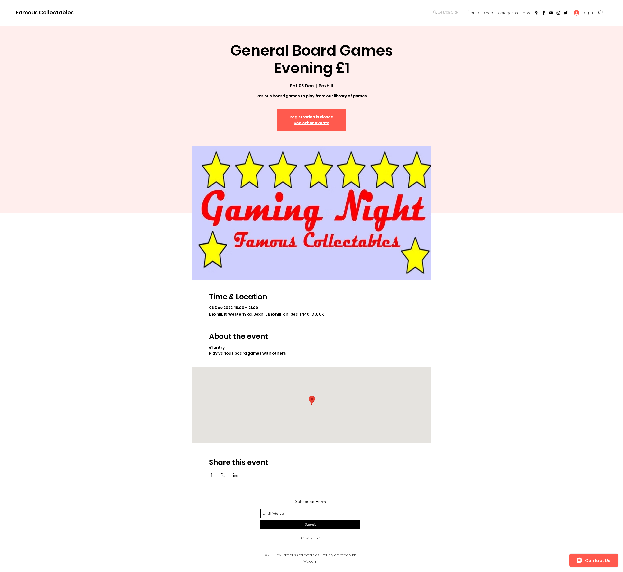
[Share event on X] (223, 475)
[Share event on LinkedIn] (235, 475)
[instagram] (558, 12)
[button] (507, 13)
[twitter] (565, 12)
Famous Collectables (45, 12)
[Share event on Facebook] (211, 475)
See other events (311, 123)
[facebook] (543, 12)
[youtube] (551, 12)
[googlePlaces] (536, 12)
